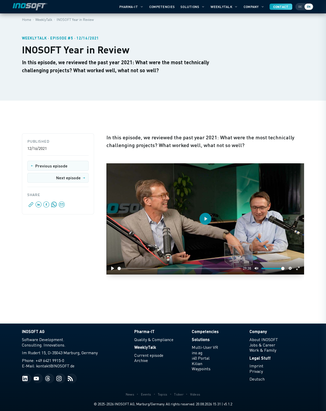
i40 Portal (201, 358)
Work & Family (262, 350)
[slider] (179, 268)
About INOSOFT (263, 339)
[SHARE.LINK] (31, 205)
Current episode (148, 355)
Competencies (162, 7)
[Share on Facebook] (46, 205)
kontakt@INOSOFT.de (55, 365)
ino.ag (197, 352)
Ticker (178, 394)
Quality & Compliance (153, 339)
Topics (163, 394)
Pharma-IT (128, 7)
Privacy (256, 371)
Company (251, 7)
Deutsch (257, 379)
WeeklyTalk (221, 7)
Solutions (189, 7)
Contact (281, 7)
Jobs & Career (262, 345)
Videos (195, 394)
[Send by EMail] (61, 205)
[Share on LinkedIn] (39, 205)
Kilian (197, 363)
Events (146, 394)
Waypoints (201, 368)
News (130, 394)
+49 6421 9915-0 (50, 360)
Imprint (256, 365)
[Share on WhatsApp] (54, 205)
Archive (141, 360)
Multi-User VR (205, 347)
